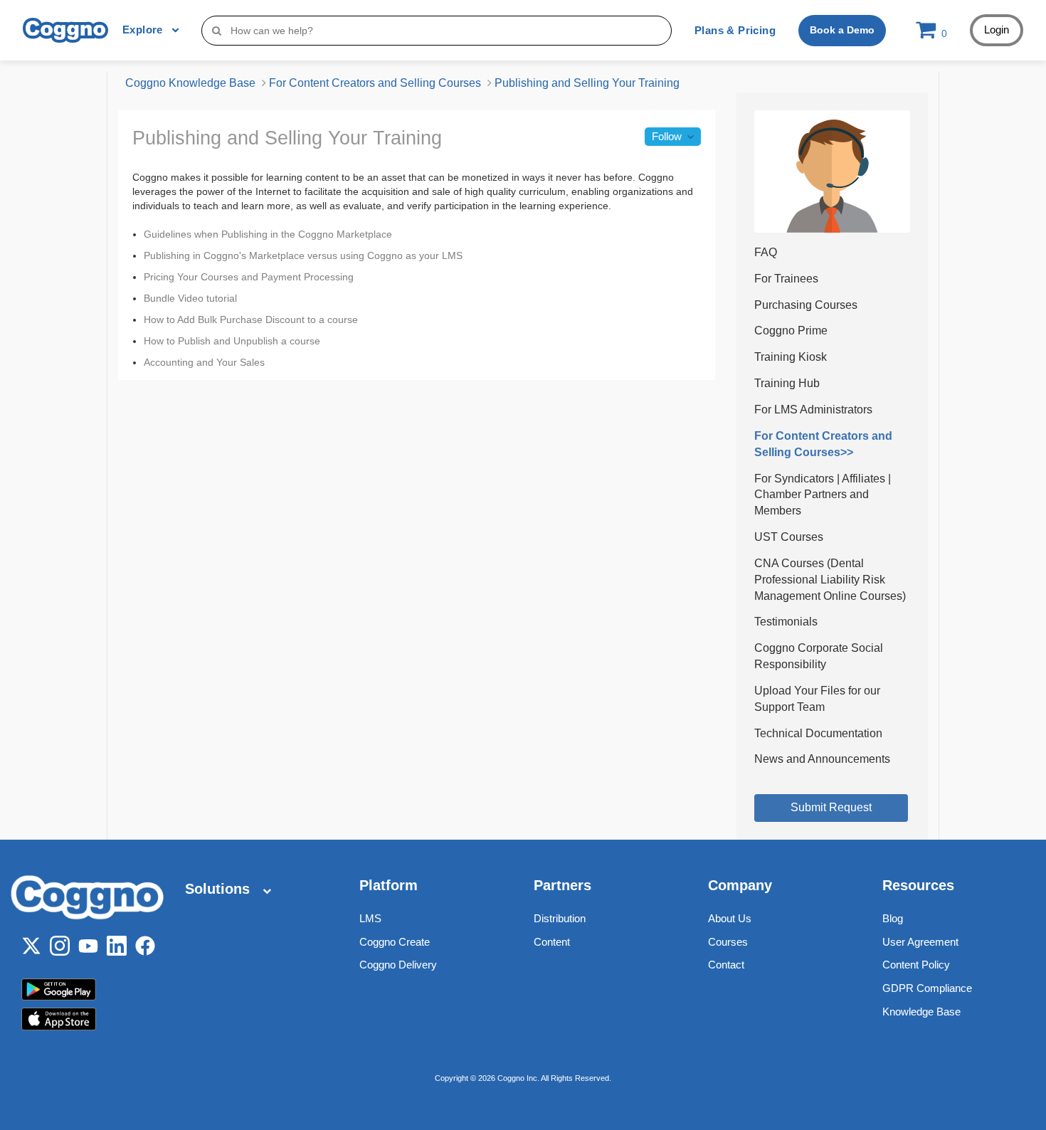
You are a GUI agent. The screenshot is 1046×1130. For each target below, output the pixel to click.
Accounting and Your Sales (204, 362)
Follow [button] (667, 136)
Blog (892, 918)
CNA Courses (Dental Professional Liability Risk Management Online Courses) (830, 579)
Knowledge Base (921, 1011)
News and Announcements (822, 759)
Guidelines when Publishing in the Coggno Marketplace (268, 234)
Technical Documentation (818, 733)
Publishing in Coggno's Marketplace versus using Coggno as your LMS (303, 255)
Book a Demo (842, 30)
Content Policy (916, 965)
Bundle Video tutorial (190, 298)
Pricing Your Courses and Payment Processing (249, 276)
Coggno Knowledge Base (190, 83)
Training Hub (787, 383)
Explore (144, 29)
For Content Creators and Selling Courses (375, 83)
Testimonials (786, 622)
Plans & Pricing (735, 30)
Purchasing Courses (805, 305)
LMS (370, 918)
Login (996, 29)
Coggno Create (394, 942)
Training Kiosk (790, 357)
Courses (728, 942)
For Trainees (786, 279)
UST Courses (788, 537)
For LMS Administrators (813, 409)
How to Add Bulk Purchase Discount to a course (251, 319)
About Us (729, 918)
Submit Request (831, 807)
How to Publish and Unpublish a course (232, 341)
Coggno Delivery (398, 965)
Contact (726, 965)
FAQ (765, 252)
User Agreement (920, 942)
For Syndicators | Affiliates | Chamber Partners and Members (822, 494)
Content (552, 942)
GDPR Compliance (927, 988)
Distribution (560, 918)
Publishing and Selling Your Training (587, 83)
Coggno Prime (791, 330)
